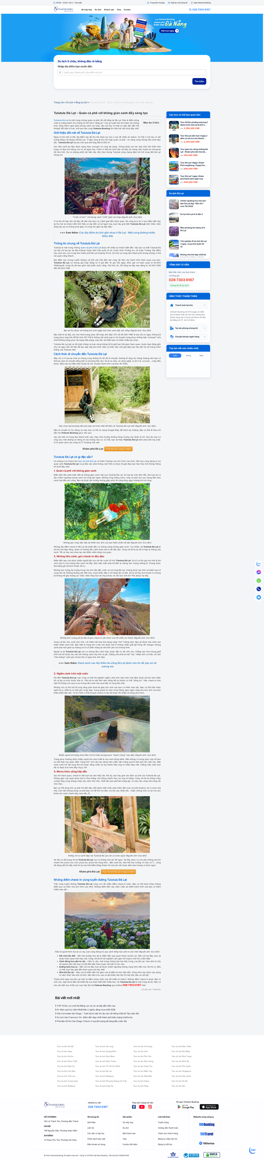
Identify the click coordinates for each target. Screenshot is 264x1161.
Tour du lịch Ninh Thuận (105, 1061)
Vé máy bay (86, 9)
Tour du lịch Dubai (141, 1081)
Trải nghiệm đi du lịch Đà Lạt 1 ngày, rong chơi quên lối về (193, 244)
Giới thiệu (91, 1122)
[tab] (188, 305)
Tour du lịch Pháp (140, 1086)
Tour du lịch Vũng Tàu (142, 1066)
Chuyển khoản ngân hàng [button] (187, 336)
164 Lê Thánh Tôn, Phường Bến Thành (61, 1121)
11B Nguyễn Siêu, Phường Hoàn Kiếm (60, 1130)
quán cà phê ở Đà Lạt (91, 247)
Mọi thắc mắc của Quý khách (182, 272)
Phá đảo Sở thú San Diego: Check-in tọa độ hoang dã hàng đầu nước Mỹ (91, 1021)
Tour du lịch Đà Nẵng (181, 1051)
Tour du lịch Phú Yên (142, 1056)
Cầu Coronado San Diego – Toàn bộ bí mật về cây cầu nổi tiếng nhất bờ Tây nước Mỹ (97, 1013)
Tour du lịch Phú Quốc (181, 1066)
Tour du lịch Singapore (181, 1071)
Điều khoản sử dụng (96, 1144)
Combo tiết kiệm (130, 1144)
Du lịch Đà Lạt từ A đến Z (191, 214)
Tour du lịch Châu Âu (104, 1086)
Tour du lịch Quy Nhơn (105, 1056)
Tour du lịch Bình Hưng (143, 1061)
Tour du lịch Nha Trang (181, 1056)
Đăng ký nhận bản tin (167, 1139)
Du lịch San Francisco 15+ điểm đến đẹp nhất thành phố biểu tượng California (94, 1017)
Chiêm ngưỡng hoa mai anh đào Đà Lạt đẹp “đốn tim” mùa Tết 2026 (193, 203)
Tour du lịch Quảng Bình (105, 1051)
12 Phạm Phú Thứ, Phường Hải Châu (60, 1140)
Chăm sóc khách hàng (168, 1133)
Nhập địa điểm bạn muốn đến (75, 66)
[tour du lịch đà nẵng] (132, 38)
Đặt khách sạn (129, 1133)
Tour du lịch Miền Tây (142, 1071)
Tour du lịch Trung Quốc (67, 1081)
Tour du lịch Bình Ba (180, 1061)
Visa (119, 9)
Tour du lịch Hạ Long (104, 1046)
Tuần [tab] (175, 355)
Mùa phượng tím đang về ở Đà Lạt (192, 229)
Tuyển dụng (163, 1122)
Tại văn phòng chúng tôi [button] (186, 328)
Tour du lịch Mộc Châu (181, 1046)
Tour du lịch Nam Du (66, 1066)
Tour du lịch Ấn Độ (180, 1081)
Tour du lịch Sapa (64, 1051)
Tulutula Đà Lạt (61, 120)
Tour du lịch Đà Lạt (103, 1071)
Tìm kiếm (199, 81)
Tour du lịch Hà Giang (142, 1046)
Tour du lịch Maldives (66, 1086)
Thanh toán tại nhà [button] (184, 305)
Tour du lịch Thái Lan (66, 1076)
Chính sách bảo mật (96, 1139)
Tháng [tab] (188, 355)
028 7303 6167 (201, 9)
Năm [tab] (201, 355)
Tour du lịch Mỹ (178, 1086)
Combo (127, 9)
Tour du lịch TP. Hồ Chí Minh (107, 1066)
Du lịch (98, 9)
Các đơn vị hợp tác (95, 1133)
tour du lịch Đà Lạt (87, 461)
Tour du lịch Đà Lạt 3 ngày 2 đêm (118, 872)
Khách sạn (109, 9)
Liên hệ (90, 1128)
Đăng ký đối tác (165, 1144)
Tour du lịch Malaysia (104, 1076)
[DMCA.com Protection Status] (212, 1155)
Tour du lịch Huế (140, 1051)
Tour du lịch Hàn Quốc (181, 1076)
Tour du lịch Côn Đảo (66, 1071)
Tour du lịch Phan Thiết (67, 1061)
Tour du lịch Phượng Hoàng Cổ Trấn (111, 1081)
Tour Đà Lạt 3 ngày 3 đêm (118, 449)
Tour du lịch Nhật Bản (142, 1076)
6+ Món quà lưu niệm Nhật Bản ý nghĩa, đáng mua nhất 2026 (85, 1009)
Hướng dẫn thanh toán (168, 1128)
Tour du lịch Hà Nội (65, 1046)
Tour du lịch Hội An (65, 1056)
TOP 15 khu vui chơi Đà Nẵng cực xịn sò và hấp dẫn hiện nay (85, 1005)
